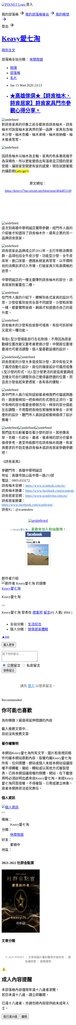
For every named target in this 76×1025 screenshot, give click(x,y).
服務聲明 (45, 961)
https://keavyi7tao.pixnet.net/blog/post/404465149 (38, 191)
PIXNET (19, 957)
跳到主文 (8, 50)
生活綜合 (34, 624)
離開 (24, 1016)
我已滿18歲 (10, 1016)
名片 (13, 78)
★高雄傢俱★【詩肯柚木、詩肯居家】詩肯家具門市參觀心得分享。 (40, 103)
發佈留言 (8, 670)
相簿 (13, 68)
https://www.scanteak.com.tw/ (45, 485)
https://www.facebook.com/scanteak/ (49, 490)
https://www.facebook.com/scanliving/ (27, 505)
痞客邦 (38, 612)
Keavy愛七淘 (21, 38)
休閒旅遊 (36, 59)
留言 (46, 612)
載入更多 (8, 644)
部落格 (15, 73)
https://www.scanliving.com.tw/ (46, 495)
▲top (5, 636)
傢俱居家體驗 (38, 629)
